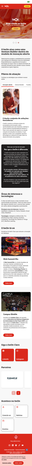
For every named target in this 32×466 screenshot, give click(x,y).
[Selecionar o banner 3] (18, 42)
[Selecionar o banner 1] (13, 42)
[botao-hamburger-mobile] (2, 6)
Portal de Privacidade (20, 449)
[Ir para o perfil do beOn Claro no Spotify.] (16, 445)
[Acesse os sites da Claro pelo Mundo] (29, 2)
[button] (7, 85)
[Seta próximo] (18, 393)
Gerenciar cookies (6, 463)
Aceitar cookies (18, 463)
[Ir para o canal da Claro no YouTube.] (23, 445)
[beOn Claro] (7, 6)
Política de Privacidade (9, 449)
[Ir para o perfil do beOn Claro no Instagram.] (9, 445)
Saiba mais (8, 283)
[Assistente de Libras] (27, 450)
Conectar (27, 6)
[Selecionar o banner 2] (16, 42)
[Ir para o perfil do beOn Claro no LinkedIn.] (13, 445)
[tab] (7, 85)
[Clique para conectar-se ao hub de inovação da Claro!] (16, 24)
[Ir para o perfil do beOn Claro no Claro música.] (19, 445)
